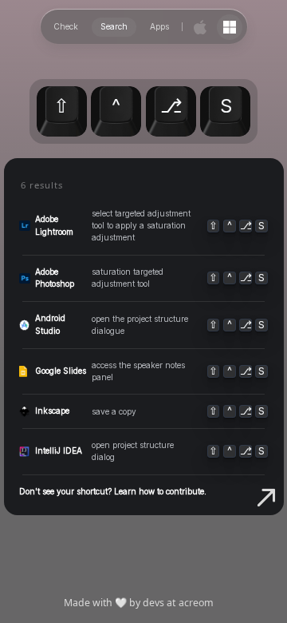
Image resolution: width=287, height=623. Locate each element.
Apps (159, 26)
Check (65, 26)
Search (114, 26)
